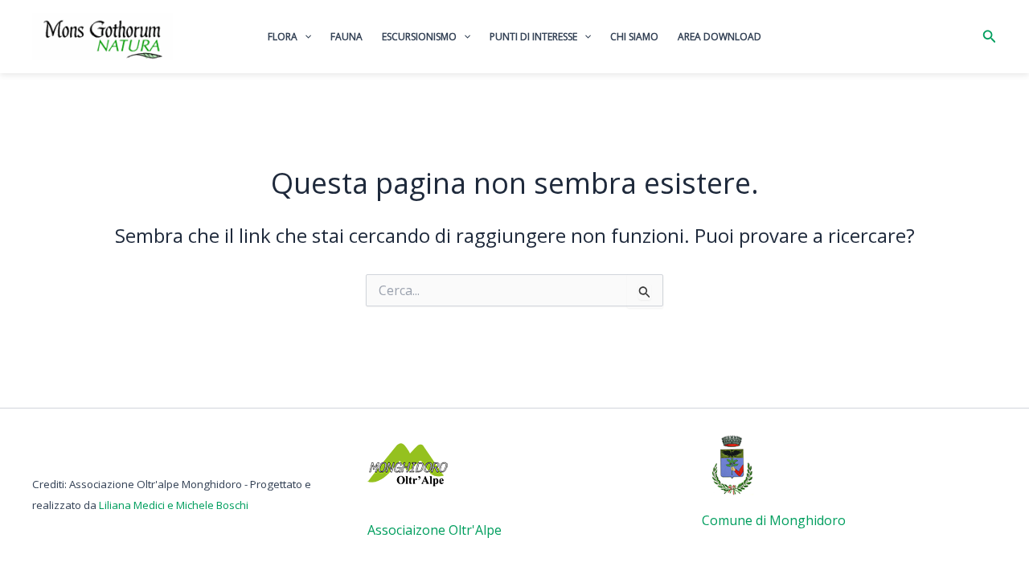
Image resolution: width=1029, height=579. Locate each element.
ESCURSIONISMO (419, 36)
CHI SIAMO (634, 36)
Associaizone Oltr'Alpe (434, 530)
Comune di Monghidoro (774, 520)
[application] (304, 37)
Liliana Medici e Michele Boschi (173, 505)
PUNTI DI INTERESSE (533, 36)
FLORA (282, 36)
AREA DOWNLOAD (719, 36)
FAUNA (346, 36)
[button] (989, 37)
